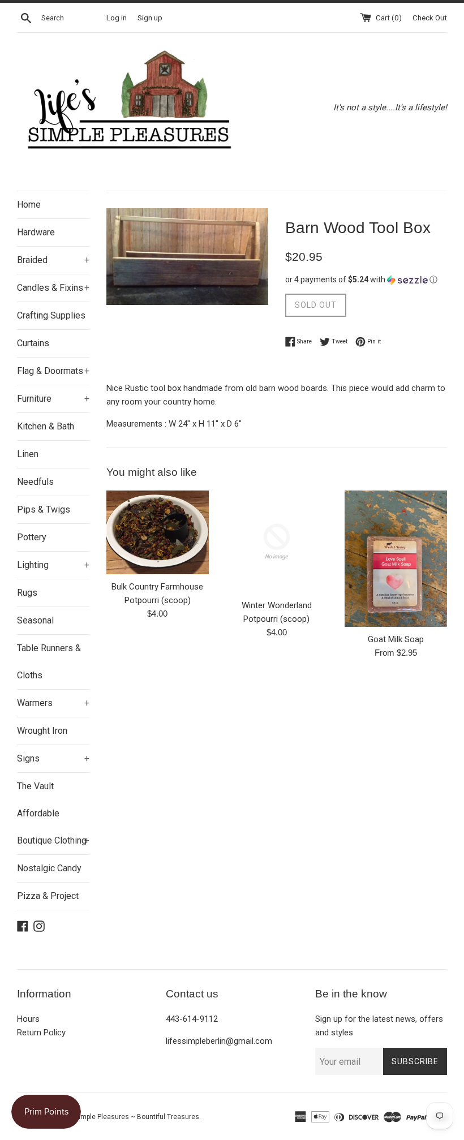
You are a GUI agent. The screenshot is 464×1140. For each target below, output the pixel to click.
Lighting (53, 565)
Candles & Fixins (53, 287)
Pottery (31, 537)
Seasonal (35, 620)
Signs (53, 758)
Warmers (53, 703)
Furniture (53, 398)
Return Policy (41, 1032)
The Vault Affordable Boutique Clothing (53, 813)
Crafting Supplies (51, 315)
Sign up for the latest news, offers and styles (379, 1026)
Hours (28, 1019)
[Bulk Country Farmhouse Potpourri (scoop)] (157, 532)
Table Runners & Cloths (49, 662)
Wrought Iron (42, 730)
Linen (27, 454)
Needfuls (35, 481)
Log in (116, 17)
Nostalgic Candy (49, 868)
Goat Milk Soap (396, 639)
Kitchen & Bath (45, 426)
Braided (53, 260)
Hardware (36, 232)
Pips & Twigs (43, 509)
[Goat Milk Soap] (396, 559)
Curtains (33, 343)
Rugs (27, 592)
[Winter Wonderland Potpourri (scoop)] (277, 542)
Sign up (150, 17)
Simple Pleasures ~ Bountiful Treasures (137, 1117)
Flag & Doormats (53, 370)
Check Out (430, 17)
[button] (366, 279)
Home (29, 204)
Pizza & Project (48, 896)
